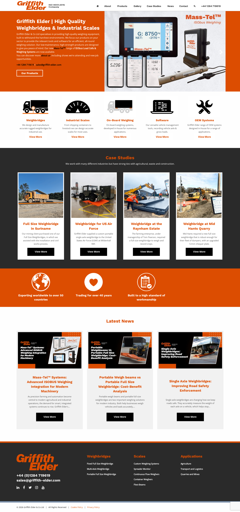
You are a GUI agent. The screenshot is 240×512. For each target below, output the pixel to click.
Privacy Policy (93, 507)
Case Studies (154, 6)
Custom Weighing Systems (146, 463)
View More (35, 136)
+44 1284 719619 (211, 6)
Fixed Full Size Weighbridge (100, 463)
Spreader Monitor (142, 468)
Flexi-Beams (139, 484)
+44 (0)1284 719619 (33, 475)
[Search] (194, 5)
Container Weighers (143, 479)
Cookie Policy (77, 507)
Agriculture (186, 463)
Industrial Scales (78, 120)
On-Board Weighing (120, 120)
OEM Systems (204, 120)
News (171, 6)
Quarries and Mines (190, 474)
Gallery (137, 6)
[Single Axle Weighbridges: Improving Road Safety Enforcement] (190, 350)
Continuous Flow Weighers (146, 474)
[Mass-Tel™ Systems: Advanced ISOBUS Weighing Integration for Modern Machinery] (49, 350)
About (107, 6)
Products (122, 6)
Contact (183, 6)
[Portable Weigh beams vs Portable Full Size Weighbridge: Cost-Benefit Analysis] (120, 350)
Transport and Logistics (192, 468)
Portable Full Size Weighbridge (101, 474)
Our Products (29, 73)
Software (162, 120)
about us (45, 55)
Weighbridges (35, 120)
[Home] (98, 5)
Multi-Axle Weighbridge (98, 468)
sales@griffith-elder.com (48, 64)
